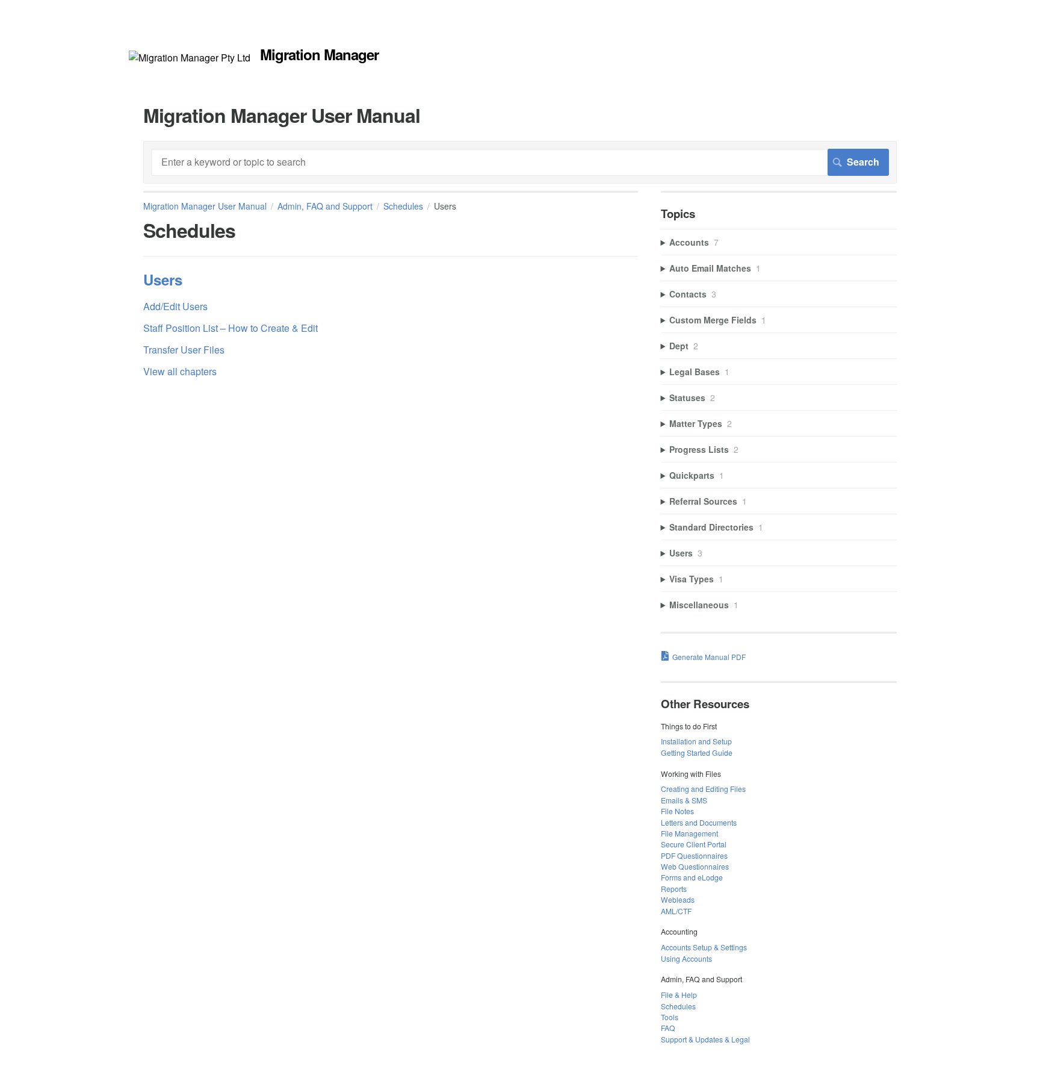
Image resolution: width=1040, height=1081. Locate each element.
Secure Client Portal (693, 844)
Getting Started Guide (696, 752)
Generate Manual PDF (709, 657)
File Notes (677, 811)
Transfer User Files (183, 350)
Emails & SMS (684, 800)
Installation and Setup (696, 741)
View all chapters (180, 371)
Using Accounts (686, 958)
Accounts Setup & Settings (704, 947)
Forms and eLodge (692, 877)
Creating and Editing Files (703, 788)
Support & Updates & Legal (705, 1039)
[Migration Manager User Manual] (189, 57)
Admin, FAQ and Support (325, 206)
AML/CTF (676, 911)
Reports (674, 888)
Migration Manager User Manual (205, 206)
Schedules (403, 206)
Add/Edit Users (175, 306)
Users (162, 279)
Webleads (678, 899)
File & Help (679, 994)
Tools (669, 1017)
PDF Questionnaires (694, 855)
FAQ (668, 1028)
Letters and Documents (699, 822)
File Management (689, 833)
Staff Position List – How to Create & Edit (230, 328)
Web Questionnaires (695, 866)
